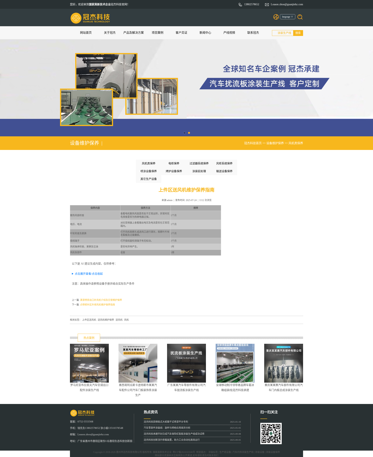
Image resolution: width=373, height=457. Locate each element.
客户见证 (181, 32)
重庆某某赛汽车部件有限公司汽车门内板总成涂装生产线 (284, 386)
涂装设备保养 (273, 452)
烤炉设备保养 (174, 171)
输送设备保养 (224, 171)
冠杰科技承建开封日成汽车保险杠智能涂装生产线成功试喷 (174, 434)
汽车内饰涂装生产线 (243, 452)
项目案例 (157, 32)
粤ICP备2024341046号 (183, 452)
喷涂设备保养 (148, 171)
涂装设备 (259, 452)
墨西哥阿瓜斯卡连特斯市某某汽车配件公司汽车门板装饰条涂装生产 (138, 386)
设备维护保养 (275, 143)
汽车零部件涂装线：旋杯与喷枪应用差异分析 (167, 428)
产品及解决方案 (133, 32)
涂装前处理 (199, 171)
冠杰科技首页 (253, 143)
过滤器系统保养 (199, 163)
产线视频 (229, 32)
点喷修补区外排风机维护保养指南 (97, 304)
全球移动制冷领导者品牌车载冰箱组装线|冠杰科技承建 (235, 386)
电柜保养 (173, 163)
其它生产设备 (148, 179)
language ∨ (287, 16)
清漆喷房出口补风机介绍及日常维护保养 (101, 300)
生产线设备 (225, 452)
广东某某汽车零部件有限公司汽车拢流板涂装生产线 (186, 386)
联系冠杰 (253, 32)
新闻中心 (205, 32)
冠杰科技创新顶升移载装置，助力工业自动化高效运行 (172, 440)
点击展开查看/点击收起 (89, 273)
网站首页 (86, 32)
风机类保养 (295, 143)
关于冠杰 (110, 32)
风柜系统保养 (224, 163)
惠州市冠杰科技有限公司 (129, 452)
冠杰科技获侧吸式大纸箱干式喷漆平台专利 (166, 421)
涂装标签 (213, 452)
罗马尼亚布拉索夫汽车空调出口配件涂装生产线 (89, 386)
